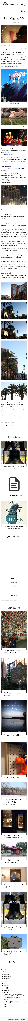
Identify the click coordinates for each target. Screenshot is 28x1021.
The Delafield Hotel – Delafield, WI (13, 994)
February (6, 992)
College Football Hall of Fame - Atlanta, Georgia (12, 651)
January (6, 1006)
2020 (3, 967)
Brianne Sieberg (14, 4)
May (5, 987)
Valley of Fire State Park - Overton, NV (14, 996)
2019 (3, 969)
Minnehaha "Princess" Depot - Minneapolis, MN (14, 861)
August (5, 981)
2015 (3, 1009)
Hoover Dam (9, 154)
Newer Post (6, 572)
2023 (3, 966)
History (14, 586)
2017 (3, 973)
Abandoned (14, 582)
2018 (3, 971)
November (6, 976)
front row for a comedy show (11, 168)
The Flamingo (7, 152)
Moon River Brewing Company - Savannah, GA (13, 836)
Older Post (22, 572)
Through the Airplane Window (11, 1001)
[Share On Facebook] (9, 426)
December (6, 974)
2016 (3, 1008)
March (5, 990)
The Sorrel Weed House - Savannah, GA (13, 694)
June (5, 985)
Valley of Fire (6, 161)
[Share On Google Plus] (12, 426)
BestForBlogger (22, 1019)
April (5, 988)
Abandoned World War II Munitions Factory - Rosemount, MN (12, 802)
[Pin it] (14, 426)
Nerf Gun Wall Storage (12, 777)
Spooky (14, 589)
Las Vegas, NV (7, 999)
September (7, 980)
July (5, 983)
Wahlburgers (10, 172)
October (6, 978)
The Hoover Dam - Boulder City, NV (13, 997)
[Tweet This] (6, 426)
